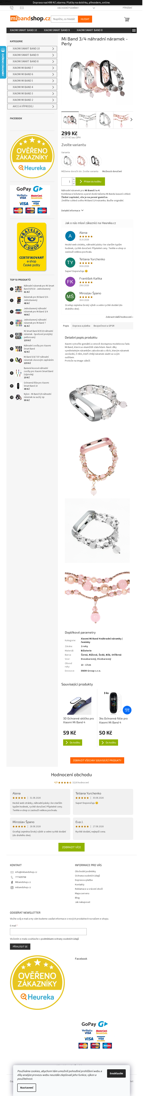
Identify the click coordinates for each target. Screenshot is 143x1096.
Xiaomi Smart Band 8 (25, 61)
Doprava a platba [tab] (81, 326)
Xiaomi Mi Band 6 (23, 74)
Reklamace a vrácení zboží (89, 889)
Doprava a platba (84, 880)
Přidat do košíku (92, 181)
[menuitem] (23, 30)
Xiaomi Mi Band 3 (23, 93)
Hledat (85, 19)
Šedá (101, 655)
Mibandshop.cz (23, 882)
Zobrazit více (71, 847)
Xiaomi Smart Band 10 (26, 48)
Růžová (93, 655)
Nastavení (26, 1088)
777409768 (20, 877)
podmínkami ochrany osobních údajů (60, 939)
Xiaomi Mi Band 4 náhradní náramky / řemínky (102, 640)
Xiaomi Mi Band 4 (23, 87)
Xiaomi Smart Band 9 (25, 55)
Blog (77, 898)
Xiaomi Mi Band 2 (23, 100)
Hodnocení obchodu (71, 774)
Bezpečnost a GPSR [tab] (104, 326)
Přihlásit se (20, 946)
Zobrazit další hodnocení (118, 317)
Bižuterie (86, 650)
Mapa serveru (82, 893)
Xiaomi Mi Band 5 (23, 81)
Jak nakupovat (82, 902)
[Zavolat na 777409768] (15, 7)
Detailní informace (70, 210)
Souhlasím (116, 1073)
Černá (84, 655)
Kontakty (79, 884)
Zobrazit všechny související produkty (97, 760)
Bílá (108, 655)
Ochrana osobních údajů (87, 876)
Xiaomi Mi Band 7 (23, 68)
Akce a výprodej (23, 106)
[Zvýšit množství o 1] (74, 180)
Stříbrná (116, 655)
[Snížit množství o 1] (74, 184)
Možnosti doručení (112, 171)
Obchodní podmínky (68, 8)
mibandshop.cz (23, 887)
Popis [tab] (66, 326)
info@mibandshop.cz (26, 872)
